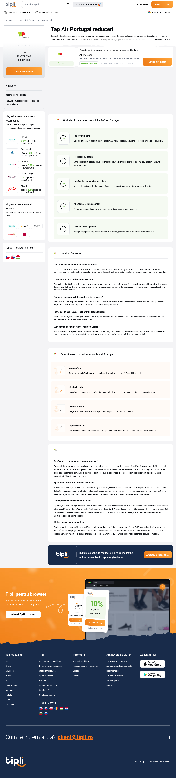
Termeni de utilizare (81, 661)
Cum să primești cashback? (51, 661)
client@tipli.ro (75, 737)
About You (10, 704)
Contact (109, 685)
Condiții (129, 63)
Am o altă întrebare (114, 676)
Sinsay (8, 666)
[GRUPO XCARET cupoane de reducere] (24, 226)
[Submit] (68, 4)
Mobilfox (9, 695)
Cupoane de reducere (48, 685)
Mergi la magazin (24, 71)
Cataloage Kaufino (47, 695)
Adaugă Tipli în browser (23, 614)
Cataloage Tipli (45, 690)
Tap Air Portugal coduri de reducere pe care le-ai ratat (22, 102)
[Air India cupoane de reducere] (11, 234)
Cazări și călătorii (27, 20)
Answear (9, 690)
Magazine (13, 20)
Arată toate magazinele (158, 555)
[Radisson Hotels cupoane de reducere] (37, 226)
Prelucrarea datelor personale (85, 666)
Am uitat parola (113, 680)
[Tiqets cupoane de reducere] (11, 226)
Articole (42, 680)
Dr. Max (9, 676)
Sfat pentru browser (47, 671)
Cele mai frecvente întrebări (50, 666)
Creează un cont (162, 4)
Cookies (76, 671)
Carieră (76, 676)
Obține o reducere (157, 62)
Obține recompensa (95, 622)
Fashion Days (11, 685)
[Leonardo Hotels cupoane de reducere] (24, 234)
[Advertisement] (110, 89)
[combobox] (46, 4)
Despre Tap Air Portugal (16, 95)
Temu (8, 661)
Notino (8, 680)
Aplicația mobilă (46, 676)
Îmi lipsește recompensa (116, 661)
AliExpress (10, 671)
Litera (8, 700)
